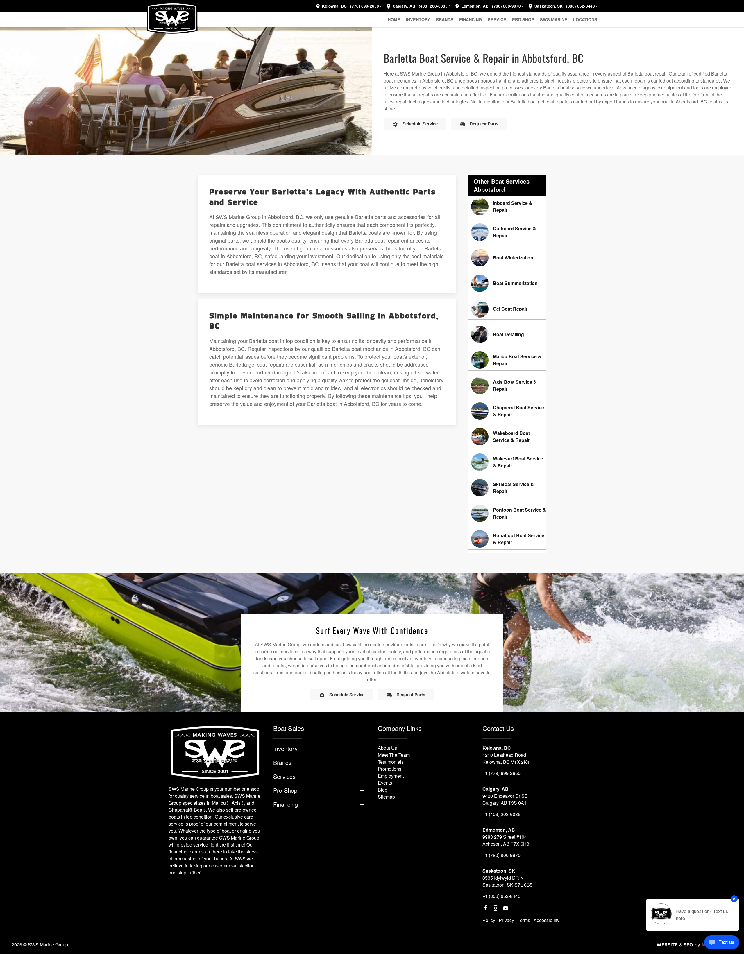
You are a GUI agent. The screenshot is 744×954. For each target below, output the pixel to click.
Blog (382, 789)
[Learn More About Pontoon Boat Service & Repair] (507, 513)
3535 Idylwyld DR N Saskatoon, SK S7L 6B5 (507, 881)
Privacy (506, 920)
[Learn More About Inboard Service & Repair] (507, 206)
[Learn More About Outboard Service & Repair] (507, 232)
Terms (524, 920)
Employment (391, 775)
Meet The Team (394, 755)
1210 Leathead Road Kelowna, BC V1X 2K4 (506, 758)
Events (385, 782)
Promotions (389, 768)
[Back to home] (172, 18)
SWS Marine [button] (553, 19)
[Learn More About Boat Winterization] (507, 257)
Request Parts (484, 124)
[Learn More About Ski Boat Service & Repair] (507, 487)
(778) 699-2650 (364, 6)
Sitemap (386, 796)
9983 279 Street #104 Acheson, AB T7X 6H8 (505, 840)
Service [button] (497, 19)
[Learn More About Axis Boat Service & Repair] (507, 385)
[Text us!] (722, 943)
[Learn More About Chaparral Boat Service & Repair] (507, 411)
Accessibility (546, 920)
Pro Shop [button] (523, 19)
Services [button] (284, 776)
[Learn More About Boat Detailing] (507, 334)
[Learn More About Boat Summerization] (507, 283)
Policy (488, 920)
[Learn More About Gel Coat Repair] (507, 308)
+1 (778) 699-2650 (501, 773)
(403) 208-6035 (433, 6)
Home (394, 19)
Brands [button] (444, 19)
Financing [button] (470, 19)
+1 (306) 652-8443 (501, 896)
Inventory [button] (418, 19)
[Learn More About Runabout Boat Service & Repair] (507, 538)
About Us (387, 748)
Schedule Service (420, 124)
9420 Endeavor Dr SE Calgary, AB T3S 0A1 (505, 799)
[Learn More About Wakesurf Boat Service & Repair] (507, 462)
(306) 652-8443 (580, 6)
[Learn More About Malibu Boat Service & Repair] (507, 359)
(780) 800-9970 (506, 6)
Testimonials (391, 761)
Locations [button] (585, 19)
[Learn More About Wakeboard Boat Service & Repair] (507, 436)
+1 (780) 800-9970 (501, 855)
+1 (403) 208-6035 (501, 814)
